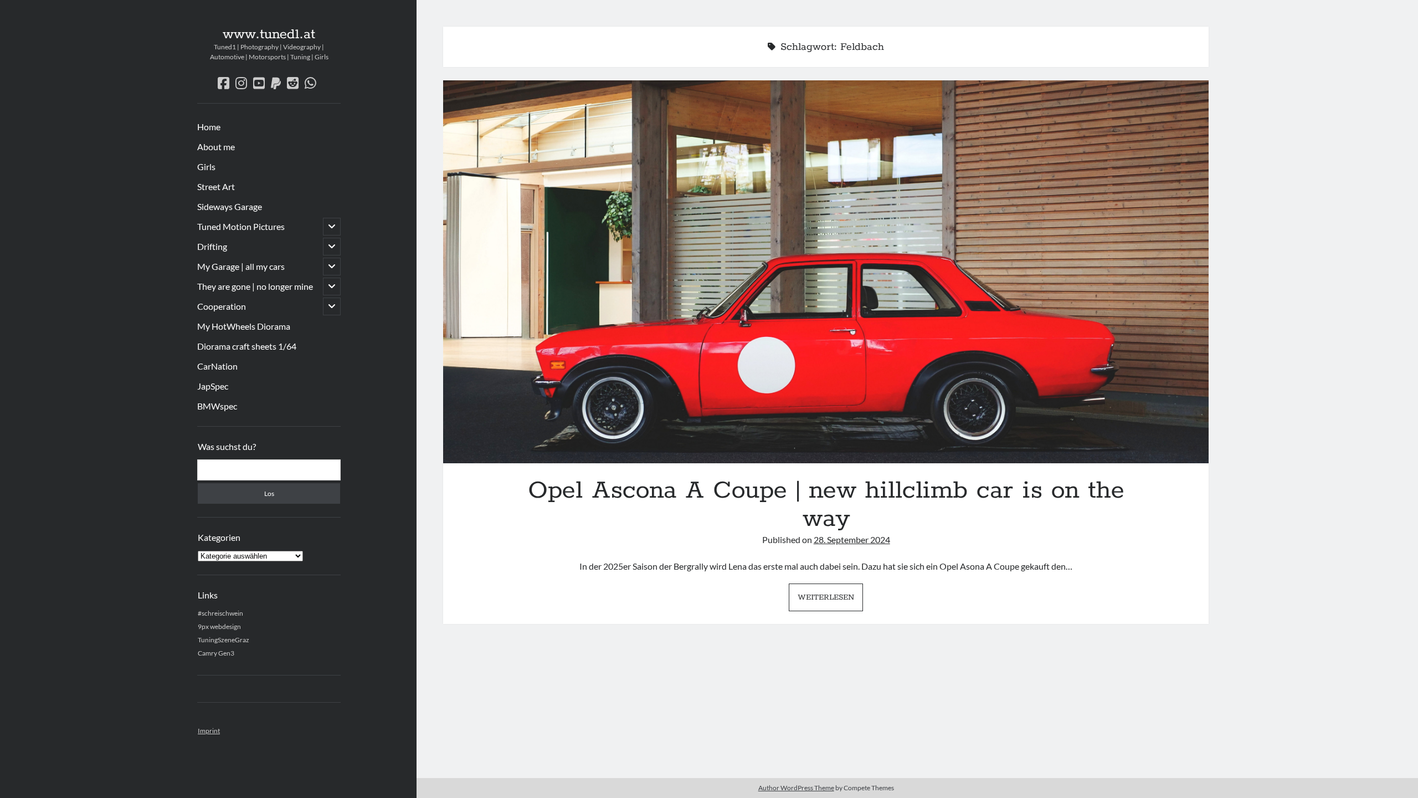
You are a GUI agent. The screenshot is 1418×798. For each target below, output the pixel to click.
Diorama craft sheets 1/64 (246, 346)
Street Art (216, 186)
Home (208, 126)
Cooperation (221, 306)
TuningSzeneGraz (223, 640)
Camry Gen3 (216, 653)
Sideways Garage (229, 206)
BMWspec (217, 406)
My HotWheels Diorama (243, 326)
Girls (206, 166)
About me (216, 146)
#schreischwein (220, 613)
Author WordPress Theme (796, 788)
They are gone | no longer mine (255, 286)
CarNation (217, 366)
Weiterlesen (830, 601)
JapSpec (212, 386)
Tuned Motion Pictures (241, 226)
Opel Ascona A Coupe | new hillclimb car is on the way (826, 271)
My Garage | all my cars (241, 266)
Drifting (212, 246)
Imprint (209, 731)
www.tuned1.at (269, 34)
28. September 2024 (852, 539)
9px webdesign (219, 626)
